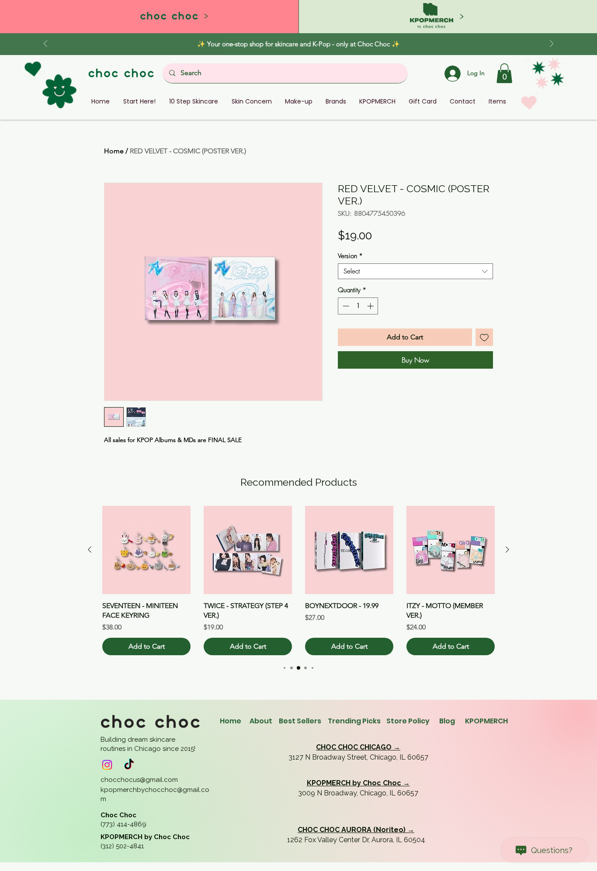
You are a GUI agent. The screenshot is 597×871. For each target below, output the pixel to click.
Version (350, 256)
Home (114, 151)
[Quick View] (146, 550)
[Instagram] (107, 764)
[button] (504, 73)
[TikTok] (128, 764)
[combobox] (415, 271)
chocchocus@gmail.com (139, 780)
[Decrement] (345, 306)
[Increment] (371, 306)
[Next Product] (507, 549)
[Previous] (45, 44)
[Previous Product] (89, 549)
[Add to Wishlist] (484, 337)
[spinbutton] (358, 306)
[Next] (551, 44)
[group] (298, 580)
